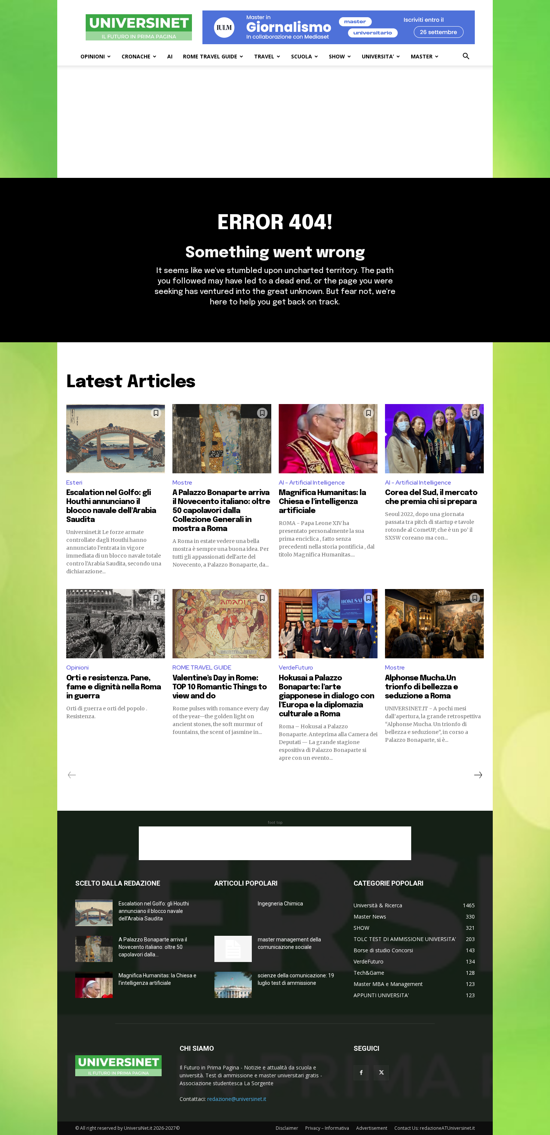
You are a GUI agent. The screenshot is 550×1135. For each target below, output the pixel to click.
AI (169, 56)
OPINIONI (92, 56)
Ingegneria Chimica (280, 904)
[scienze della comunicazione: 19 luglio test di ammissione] (233, 985)
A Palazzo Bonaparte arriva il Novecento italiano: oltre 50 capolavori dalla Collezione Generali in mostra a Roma (221, 511)
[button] (466, 57)
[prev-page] (72, 775)
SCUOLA (301, 56)
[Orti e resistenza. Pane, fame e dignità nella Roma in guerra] (115, 623)
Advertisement (371, 1128)
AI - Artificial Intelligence (312, 482)
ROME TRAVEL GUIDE (210, 56)
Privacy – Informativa (327, 1128)
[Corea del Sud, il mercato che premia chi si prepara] (434, 438)
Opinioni (77, 667)
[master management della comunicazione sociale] (233, 949)
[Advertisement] (275, 121)
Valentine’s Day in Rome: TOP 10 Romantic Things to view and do (219, 687)
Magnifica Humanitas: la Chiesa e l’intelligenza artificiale (322, 502)
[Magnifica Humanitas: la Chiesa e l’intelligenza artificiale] (328, 438)
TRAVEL (264, 56)
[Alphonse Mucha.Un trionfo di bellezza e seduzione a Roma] (434, 623)
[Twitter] (381, 1072)
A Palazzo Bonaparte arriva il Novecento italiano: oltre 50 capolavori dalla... (153, 947)
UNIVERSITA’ (378, 56)
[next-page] (478, 775)
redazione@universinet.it (236, 1098)
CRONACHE (136, 56)
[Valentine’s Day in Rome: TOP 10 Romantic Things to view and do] (221, 623)
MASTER (422, 56)
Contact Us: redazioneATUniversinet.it (434, 1128)
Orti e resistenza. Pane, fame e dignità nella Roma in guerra (113, 687)
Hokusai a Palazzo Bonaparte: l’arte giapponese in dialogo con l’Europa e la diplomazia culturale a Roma (326, 696)
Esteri (74, 482)
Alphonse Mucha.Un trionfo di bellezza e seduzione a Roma (421, 687)
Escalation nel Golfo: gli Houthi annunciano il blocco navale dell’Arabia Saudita (154, 911)
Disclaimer (287, 1128)
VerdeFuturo (296, 667)
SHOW (337, 56)
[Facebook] (361, 1072)
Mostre (182, 482)
